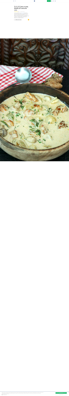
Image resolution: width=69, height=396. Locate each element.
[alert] (34, 393)
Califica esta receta (18, 19)
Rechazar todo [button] (61, 394)
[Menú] (14, 1)
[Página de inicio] (34, 1)
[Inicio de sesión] (55, 1)
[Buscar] (15, 1)
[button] (23, 394)
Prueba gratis (49, 1)
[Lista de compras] (53, 1)
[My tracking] (51, 1)
